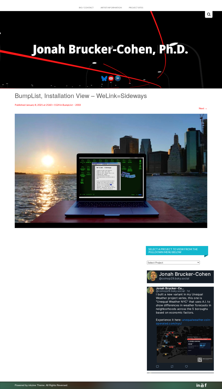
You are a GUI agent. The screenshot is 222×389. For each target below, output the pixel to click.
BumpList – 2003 (72, 104)
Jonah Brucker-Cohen (185, 274)
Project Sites (136, 7)
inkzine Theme (36, 385)
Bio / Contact (86, 7)
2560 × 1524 (53, 104)
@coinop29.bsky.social (174, 278)
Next (203, 108)
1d (188, 290)
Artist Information (111, 7)
